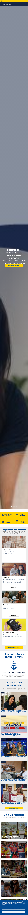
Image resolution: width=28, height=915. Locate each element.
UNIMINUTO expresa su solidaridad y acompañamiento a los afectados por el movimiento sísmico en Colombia (11, 734)
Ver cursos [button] (13, 642)
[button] (11, 506)
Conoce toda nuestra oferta (13, 647)
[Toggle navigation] (26, 4)
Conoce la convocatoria (13, 265)
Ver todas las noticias (13, 808)
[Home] (6, 4)
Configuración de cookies (13, 908)
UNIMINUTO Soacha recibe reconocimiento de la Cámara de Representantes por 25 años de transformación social (13, 803)
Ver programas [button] (13, 587)
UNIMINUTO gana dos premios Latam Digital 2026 (13, 756)
